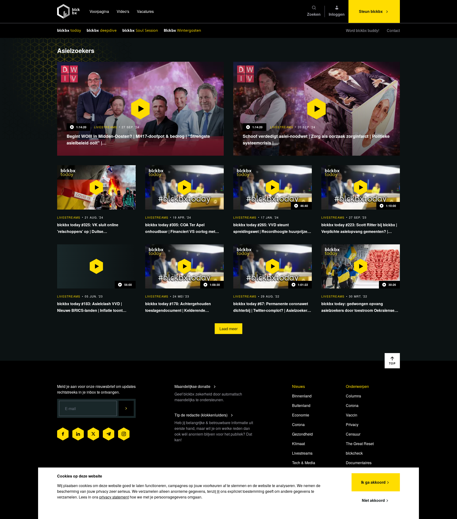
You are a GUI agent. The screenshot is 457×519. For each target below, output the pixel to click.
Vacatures (145, 11)
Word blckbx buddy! (362, 30)
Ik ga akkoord (373, 482)
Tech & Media (303, 462)
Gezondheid (302, 434)
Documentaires (359, 462)
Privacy (352, 424)
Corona (298, 424)
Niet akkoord (373, 500)
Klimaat (298, 443)
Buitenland (301, 405)
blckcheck (354, 453)
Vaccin (351, 415)
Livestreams (302, 453)
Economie (300, 415)
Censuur (353, 434)
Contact (393, 30)
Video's (123, 11)
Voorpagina (99, 11)
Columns (353, 396)
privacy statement (114, 497)
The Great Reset (360, 443)
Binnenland (302, 396)
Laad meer (228, 328)
